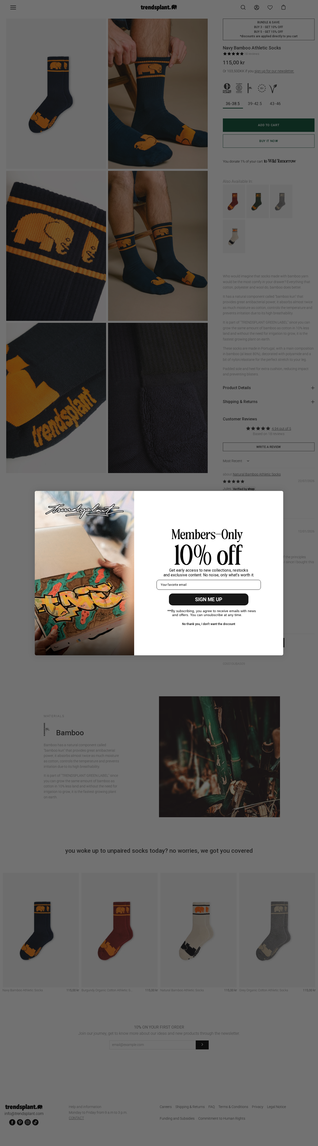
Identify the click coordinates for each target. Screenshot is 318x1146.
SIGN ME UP (208, 599)
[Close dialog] (277, 497)
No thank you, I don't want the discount (208, 624)
